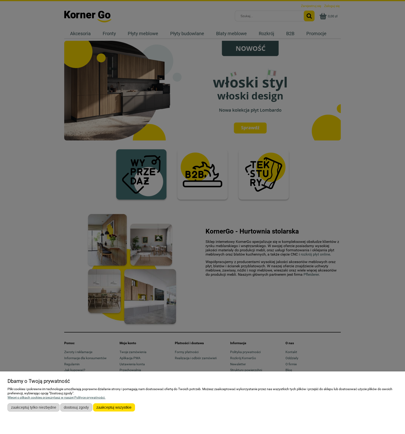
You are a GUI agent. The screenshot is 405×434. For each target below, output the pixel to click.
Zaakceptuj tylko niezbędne (33, 407)
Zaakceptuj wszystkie (113, 407)
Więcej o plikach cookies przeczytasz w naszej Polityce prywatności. (56, 397)
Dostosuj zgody (76, 407)
